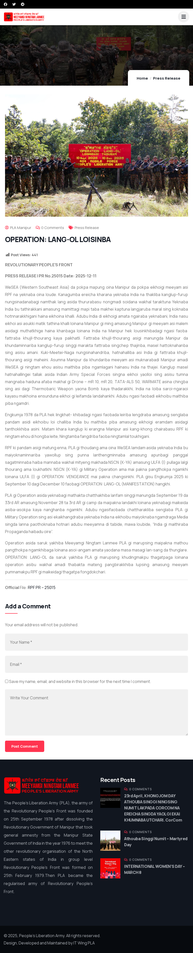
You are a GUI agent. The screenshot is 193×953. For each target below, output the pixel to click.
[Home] (41, 785)
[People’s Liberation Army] (24, 16)
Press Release (166, 78)
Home (142, 78)
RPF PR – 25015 (42, 587)
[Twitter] (14, 4)
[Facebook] (5, 4)
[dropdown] (183, 16)
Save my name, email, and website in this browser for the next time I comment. (80, 681)
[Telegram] (22, 4)
